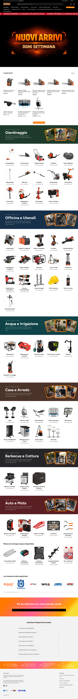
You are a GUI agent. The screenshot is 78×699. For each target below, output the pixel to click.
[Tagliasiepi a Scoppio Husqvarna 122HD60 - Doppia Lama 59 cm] (24, 82)
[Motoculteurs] (68, 174)
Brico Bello (7, 695)
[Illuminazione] (68, 412)
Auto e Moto (55, 7)
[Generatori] (39, 259)
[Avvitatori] (53, 240)
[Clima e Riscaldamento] (9, 431)
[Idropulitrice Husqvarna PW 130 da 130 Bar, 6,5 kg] (9, 82)
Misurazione (68, 267)
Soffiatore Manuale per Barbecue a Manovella (8, 112)
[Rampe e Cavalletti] (39, 525)
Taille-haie (24, 182)
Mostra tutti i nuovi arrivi (39, 122)
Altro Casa (53, 439)
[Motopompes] (9, 346)
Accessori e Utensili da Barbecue (39, 487)
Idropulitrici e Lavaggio (10, 375)
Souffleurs (53, 163)
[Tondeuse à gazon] (39, 155)
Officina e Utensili (14, 7)
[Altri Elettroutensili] (9, 300)
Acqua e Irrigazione (24, 7)
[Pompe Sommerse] (39, 346)
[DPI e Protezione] (53, 280)
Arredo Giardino (39, 420)
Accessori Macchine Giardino (53, 561)
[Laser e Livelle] (53, 259)
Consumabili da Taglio (10, 561)
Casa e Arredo (34, 7)
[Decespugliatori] (9, 155)
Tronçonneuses (24, 163)
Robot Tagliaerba (68, 163)
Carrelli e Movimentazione (24, 289)
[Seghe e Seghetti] (24, 259)
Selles (9, 420)
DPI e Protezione (53, 288)
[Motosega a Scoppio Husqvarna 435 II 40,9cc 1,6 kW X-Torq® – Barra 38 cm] (39, 82)
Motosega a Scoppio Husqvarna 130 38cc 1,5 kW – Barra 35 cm (68, 91)
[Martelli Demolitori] (68, 240)
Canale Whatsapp (7, 11)
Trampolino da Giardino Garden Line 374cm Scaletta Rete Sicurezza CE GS (24, 113)
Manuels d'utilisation (31, 9)
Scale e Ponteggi (39, 288)
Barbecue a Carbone (9, 486)
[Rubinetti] (68, 346)
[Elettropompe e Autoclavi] (24, 346)
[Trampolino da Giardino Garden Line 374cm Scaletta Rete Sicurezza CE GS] (24, 103)
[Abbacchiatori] (9, 174)
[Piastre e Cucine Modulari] (24, 478)
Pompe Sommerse (39, 354)
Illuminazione (68, 420)
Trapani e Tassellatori (39, 248)
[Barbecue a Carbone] (9, 478)
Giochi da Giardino (54, 420)
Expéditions (61, 687)
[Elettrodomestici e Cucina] (24, 431)
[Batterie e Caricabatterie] (24, 553)
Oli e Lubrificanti (68, 561)
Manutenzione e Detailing (24, 534)
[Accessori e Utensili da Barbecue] (39, 478)
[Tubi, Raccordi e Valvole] (53, 346)
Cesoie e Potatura (53, 201)
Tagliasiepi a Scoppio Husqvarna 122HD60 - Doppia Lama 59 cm (24, 91)
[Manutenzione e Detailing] (24, 525)
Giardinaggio (5, 7)
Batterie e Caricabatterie (24, 561)
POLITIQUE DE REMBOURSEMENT (66, 685)
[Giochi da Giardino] (53, 412)
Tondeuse (39, 182)
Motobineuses (53, 182)
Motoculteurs (68, 182)
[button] (74, 4)
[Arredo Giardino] (39, 412)
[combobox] (40, 4)
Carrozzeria (54, 533)
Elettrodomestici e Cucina (24, 440)
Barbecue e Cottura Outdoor (44, 7)
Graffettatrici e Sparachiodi (10, 289)
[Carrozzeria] (53, 525)
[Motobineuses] (53, 174)
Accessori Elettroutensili (39, 561)
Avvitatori (53, 248)
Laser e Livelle (53, 267)
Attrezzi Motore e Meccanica (68, 534)
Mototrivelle (10, 201)
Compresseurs (10, 248)
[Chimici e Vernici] (68, 280)
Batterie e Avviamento (10, 533)
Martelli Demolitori (68, 248)
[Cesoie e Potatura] (53, 193)
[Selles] (9, 412)
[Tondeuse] (39, 174)
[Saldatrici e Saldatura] (24, 240)
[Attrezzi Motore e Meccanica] (68, 525)
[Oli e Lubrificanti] (68, 553)
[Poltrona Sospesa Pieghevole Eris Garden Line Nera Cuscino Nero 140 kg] (39, 103)
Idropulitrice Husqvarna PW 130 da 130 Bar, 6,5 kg (9, 91)
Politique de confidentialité (64, 680)
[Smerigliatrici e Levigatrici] (9, 259)
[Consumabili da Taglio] (9, 553)
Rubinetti (68, 354)
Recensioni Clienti (57, 9)
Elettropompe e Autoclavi (24, 355)
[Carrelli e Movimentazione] (24, 280)
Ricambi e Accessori (16, 9)
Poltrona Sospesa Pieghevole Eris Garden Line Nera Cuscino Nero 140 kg (39, 113)
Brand (23, 9)
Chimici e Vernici (68, 288)
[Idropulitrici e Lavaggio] (9, 367)
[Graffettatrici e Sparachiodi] (9, 280)
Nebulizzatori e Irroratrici (24, 202)
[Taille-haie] (24, 174)
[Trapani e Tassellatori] (39, 240)
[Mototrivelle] (9, 193)
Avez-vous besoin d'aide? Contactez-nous (45, 9)
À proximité (61, 678)
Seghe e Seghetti (24, 267)
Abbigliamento (6, 9)
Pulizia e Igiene (39, 439)
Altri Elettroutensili (10, 309)
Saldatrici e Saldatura (24, 248)
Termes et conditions (63, 682)
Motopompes (9, 354)
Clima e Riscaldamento (10, 439)
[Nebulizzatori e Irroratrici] (24, 193)
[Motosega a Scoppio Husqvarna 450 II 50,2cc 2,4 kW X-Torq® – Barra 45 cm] (53, 82)
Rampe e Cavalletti (39, 533)
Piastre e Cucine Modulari (24, 487)
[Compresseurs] (9, 240)
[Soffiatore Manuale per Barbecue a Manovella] (9, 103)
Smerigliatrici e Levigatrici (10, 268)
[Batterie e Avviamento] (9, 525)
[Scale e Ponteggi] (39, 280)
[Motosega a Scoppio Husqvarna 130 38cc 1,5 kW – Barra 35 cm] (68, 82)
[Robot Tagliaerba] (68, 155)
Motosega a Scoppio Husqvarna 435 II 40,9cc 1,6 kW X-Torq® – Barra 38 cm (39, 91)
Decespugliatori (10, 163)
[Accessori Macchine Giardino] (53, 553)
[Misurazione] (68, 259)
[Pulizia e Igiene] (39, 431)
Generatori (39, 267)
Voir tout (73, 73)
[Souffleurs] (53, 155)
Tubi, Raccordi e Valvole (53, 354)
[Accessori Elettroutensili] (39, 553)
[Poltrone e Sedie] (24, 412)
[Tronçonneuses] (24, 155)
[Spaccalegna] (39, 193)
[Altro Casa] (53, 431)
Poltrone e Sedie (24, 420)
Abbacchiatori (10, 182)
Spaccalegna (39, 201)
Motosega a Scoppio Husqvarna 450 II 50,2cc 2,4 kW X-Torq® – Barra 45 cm (53, 91)
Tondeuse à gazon (39, 163)
